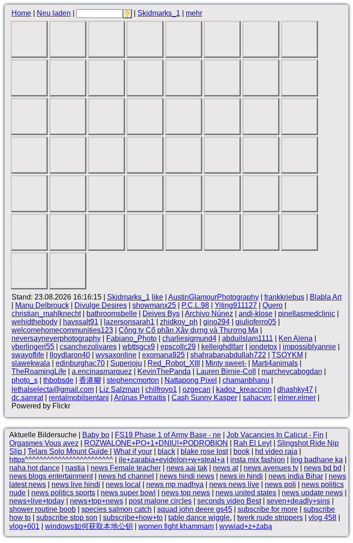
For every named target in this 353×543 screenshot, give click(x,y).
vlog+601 (24, 526)
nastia (75, 468)
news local (123, 484)
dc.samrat (27, 398)
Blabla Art (326, 297)
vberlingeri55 (32, 347)
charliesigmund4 (189, 338)
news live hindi (75, 484)
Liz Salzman (119, 389)
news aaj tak (186, 468)
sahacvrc (257, 398)
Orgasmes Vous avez (44, 443)
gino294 (216, 322)
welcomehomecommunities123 (62, 330)
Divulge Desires (100, 305)
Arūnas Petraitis (140, 398)
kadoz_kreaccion (244, 389)
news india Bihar (295, 476)
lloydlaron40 (70, 355)
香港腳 (90, 380)
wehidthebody (34, 322)
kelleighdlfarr (222, 347)
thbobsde (58, 380)
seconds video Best (229, 501)
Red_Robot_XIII (174, 363)
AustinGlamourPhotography (213, 297)
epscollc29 (178, 347)
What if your (133, 451)
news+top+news (96, 501)
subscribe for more (268, 509)
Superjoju (126, 363)
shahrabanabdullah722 (228, 355)
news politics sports (63, 493)
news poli (280, 484)
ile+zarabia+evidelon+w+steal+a (172, 460)
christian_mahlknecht (46, 313)
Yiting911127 (236, 305)
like (157, 297)
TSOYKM (287, 355)
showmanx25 (154, 305)
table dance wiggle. (200, 517)
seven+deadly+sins (298, 501)
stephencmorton (133, 380)
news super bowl (128, 493)
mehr (194, 13)
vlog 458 (322, 517)
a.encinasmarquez (102, 371)
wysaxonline (116, 355)
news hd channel (126, 476)
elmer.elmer (297, 398)
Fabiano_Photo (131, 338)
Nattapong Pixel (191, 380)
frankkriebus (284, 297)
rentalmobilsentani (79, 398)
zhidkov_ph (179, 322)
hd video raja (276, 451)
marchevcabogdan (292, 371)
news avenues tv (271, 468)
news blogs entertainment (51, 476)
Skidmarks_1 (158, 13)
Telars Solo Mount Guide (69, 451)
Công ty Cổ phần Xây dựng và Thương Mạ (188, 330)
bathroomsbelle (111, 313)
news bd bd (323, 468)
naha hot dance (34, 468)
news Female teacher (126, 468)
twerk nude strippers (270, 517)
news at (225, 468)
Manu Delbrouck (42, 305)
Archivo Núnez (209, 313)
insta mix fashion (257, 460)
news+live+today (36, 501)
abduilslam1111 (247, 338)
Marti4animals (275, 363)
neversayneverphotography (56, 338)
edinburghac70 (80, 363)
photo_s (24, 380)
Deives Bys (161, 313)
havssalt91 (80, 322)
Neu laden (54, 13)
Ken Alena (296, 338)
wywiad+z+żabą (245, 526)
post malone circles (160, 501)
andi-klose (256, 313)
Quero (272, 305)
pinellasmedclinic (306, 313)
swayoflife (27, 355)
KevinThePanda (164, 371)
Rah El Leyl (252, 443)
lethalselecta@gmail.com (52, 389)
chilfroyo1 (161, 389)
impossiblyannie (309, 347)
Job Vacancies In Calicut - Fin (275, 435)
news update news (312, 493)
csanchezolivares (88, 347)
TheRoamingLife (38, 371)
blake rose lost (204, 451)
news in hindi (241, 476)
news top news (185, 493)
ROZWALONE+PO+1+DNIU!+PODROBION (156, 443)
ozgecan (196, 389)
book (241, 451)
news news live (234, 484)
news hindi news (186, 476)
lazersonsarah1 (129, 322)
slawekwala (30, 363)
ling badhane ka (316, 460)
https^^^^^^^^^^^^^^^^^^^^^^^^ (61, 460)
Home (21, 13)
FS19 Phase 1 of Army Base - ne (168, 435)
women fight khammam (176, 526)
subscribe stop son (66, 517)
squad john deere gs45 (194, 509)
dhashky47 (295, 389)
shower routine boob (42, 509)
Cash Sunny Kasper (204, 398)
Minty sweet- (225, 363)
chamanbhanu (245, 380)
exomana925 (163, 355)
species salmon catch (116, 509)
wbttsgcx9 (138, 347)
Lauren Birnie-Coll (226, 371)
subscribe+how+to (133, 517)
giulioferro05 (255, 322)
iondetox (263, 347)
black (166, 451)
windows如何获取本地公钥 (89, 526)
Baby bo (95, 435)
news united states (246, 493)
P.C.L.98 (195, 305)
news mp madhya (175, 484)
